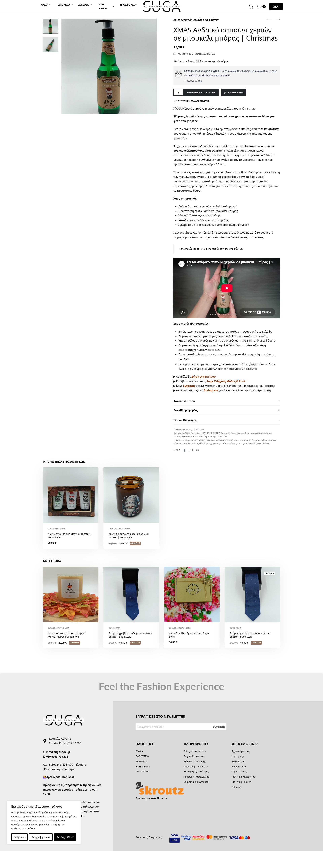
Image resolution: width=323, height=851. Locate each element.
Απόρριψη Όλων (41, 837)
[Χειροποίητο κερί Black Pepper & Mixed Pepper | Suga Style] (70, 594)
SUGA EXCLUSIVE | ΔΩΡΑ (119, 529)
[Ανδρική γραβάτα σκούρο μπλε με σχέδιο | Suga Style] (252, 594)
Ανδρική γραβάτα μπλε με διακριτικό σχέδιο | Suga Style (130, 634)
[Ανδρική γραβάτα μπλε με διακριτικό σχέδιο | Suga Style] (131, 594)
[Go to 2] (50, 44)
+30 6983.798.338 (57, 756)
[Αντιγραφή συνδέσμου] (197, 450)
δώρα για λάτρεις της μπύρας (237, 440)
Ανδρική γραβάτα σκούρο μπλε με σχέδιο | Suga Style (250, 634)
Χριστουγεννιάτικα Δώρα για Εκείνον (196, 19)
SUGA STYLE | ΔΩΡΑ (56, 529)
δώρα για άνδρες (214, 440)
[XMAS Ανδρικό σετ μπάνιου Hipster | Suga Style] (70, 495)
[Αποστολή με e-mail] (191, 450)
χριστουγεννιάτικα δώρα (223, 443)
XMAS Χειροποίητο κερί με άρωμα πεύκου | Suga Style (129, 535)
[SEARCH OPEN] (251, 6)
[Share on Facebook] (184, 450)
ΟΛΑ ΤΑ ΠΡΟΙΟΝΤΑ (211, 433)
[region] (44, 822)
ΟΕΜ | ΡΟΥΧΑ (114, 628)
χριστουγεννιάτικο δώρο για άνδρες (252, 443)
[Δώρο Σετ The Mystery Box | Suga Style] (192, 594)
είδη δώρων (204, 443)
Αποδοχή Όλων (65, 837)
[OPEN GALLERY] (109, 66)
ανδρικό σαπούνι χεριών (194, 440)
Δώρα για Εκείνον (193, 433)
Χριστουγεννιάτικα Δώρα (232, 433)
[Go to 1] (50, 26)
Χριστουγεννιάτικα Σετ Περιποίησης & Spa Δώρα (204, 436)
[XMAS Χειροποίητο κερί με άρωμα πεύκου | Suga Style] (131, 495)
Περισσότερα (29, 828)
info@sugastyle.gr (58, 752)
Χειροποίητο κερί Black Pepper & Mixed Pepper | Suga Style (67, 634)
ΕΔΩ (217, 350)
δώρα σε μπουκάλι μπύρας (185, 443)
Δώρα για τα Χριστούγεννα (264, 440)
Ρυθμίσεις (19, 837)
